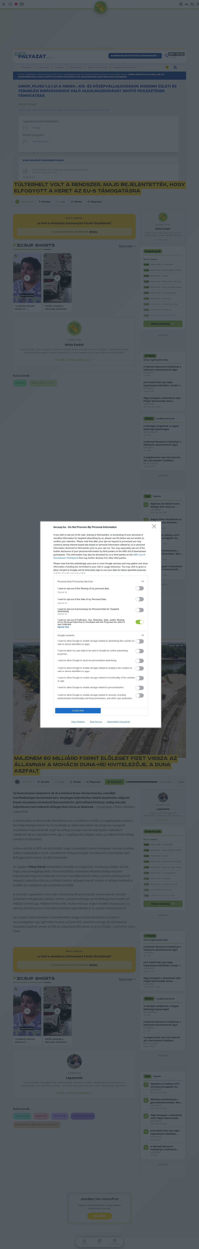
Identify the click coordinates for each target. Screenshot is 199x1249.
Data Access (96, 722)
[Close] (155, 527)
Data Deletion (78, 722)
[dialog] (100, 624)
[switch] (140, 588)
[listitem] (101, 581)
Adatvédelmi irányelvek (118, 722)
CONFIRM (78, 711)
